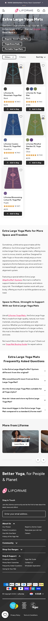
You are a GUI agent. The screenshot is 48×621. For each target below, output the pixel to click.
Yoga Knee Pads (12, 44)
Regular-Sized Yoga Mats (16, 39)
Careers (27, 533)
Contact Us (29, 562)
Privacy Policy (15, 615)
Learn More (19, 444)
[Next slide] (43, 460)
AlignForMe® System (12, 280)
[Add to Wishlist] (21, 65)
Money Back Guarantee (10, 562)
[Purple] (31, 140)
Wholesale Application (33, 566)
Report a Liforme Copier (33, 527)
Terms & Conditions (30, 615)
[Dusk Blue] (31, 89)
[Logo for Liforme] (24, 10)
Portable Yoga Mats (14, 49)
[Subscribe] (42, 513)
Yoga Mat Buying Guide (16, 344)
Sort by (39, 57)
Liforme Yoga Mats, (17, 315)
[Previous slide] (38, 460)
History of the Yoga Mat (10, 536)
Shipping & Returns (9, 559)
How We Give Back (9, 533)
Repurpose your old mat (33, 530)
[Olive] (35, 89)
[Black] (5, 89)
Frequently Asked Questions (12, 566)
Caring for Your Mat (9, 569)
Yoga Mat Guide (30, 559)
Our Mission (6, 527)
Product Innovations (9, 530)
